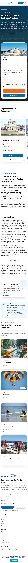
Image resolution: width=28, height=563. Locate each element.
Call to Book (14, 90)
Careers (3, 536)
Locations (3, 538)
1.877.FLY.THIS (11, 503)
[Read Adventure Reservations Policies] (14, 289)
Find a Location (21, 507)
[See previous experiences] (22, 115)
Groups (2, 525)
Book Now (21, 2)
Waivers (3, 531)
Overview (4, 39)
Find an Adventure (7, 507)
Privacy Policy (21, 557)
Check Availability (13, 155)
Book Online (14, 95)
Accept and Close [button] (14, 560)
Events (2, 521)
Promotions (20, 39)
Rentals (2, 519)
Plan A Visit (3, 523)
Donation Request (5, 542)
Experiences (12, 39)
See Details (13, 159)
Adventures (3, 517)
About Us (3, 534)
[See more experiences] (25, 115)
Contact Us (3, 540)
